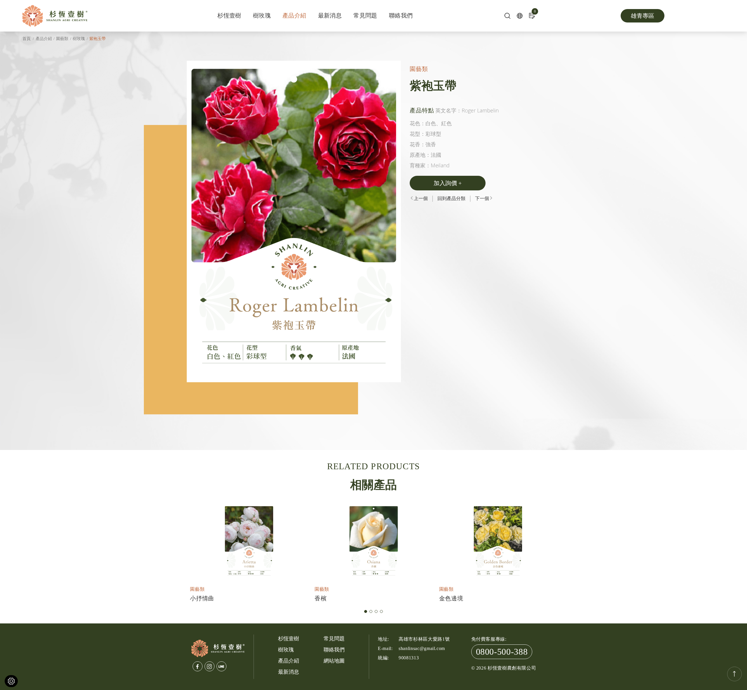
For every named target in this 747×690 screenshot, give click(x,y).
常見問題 (365, 15)
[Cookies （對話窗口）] (11, 681)
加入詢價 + (448, 183)
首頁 (26, 39)
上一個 (421, 198)
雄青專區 (642, 16)
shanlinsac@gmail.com (422, 648)
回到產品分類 (451, 198)
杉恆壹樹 (229, 15)
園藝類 (62, 39)
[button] (365, 611)
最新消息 (330, 15)
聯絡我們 (401, 15)
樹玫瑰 (262, 15)
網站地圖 (334, 661)
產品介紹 (294, 15)
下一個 (482, 198)
